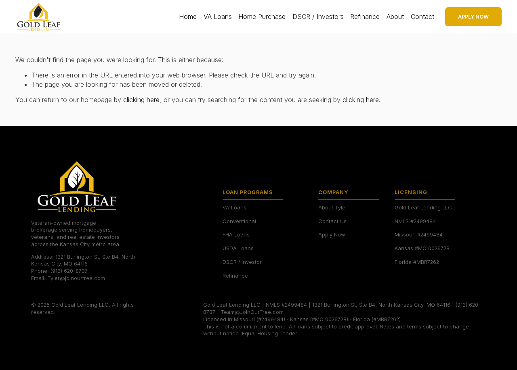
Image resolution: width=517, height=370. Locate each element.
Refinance (365, 17)
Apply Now (473, 17)
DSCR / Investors (318, 17)
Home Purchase (262, 17)
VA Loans (218, 17)
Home (188, 17)
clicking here (141, 100)
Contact (422, 17)
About (395, 17)
